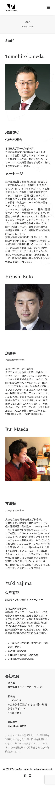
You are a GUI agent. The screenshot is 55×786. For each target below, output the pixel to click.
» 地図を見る (15, 712)
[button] (48, 7)
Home (24, 26)
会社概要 (12, 676)
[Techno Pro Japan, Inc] (27, 7)
